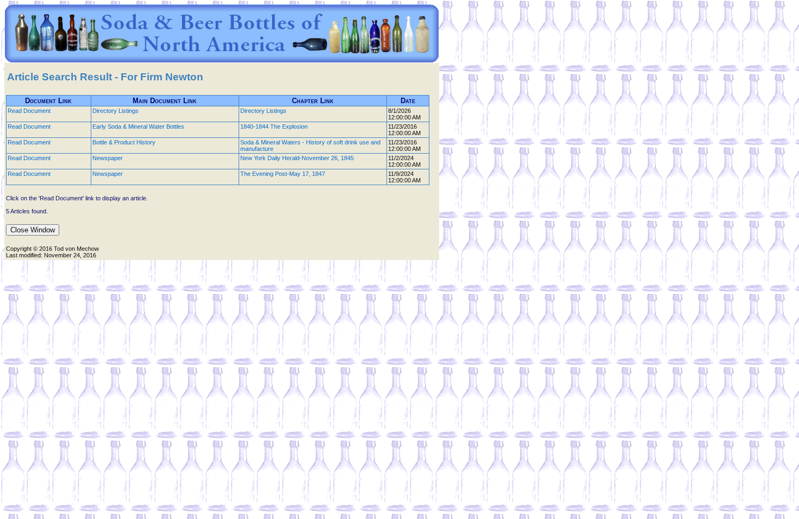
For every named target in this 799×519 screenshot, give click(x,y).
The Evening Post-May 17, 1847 (282, 173)
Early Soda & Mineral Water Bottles (138, 126)
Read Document (29, 110)
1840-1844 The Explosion (274, 126)
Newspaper (107, 158)
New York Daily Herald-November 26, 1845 (297, 158)
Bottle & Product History (123, 142)
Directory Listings (115, 110)
